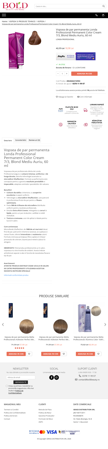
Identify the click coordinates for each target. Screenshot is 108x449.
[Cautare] (103, 6)
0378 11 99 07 (89, 376)
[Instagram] (56, 377)
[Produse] (4, 16)
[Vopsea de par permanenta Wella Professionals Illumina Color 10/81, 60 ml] (89, 318)
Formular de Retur (46, 419)
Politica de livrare (10, 416)
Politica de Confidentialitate (15, 391)
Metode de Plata (45, 409)
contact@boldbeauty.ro (89, 379)
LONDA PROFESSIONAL (65, 39)
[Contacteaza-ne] (97, 15)
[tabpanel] (27, 52)
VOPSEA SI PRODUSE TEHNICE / (23, 21)
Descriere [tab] (8, 140)
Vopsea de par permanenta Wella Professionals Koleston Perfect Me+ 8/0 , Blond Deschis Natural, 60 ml (19, 338)
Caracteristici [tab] (20, 140)
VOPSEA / (41, 21)
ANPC (41, 422)
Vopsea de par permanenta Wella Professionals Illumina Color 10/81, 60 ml (88, 338)
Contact (7, 419)
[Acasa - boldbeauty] (15, 6)
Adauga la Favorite (65, 96)
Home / (5, 21)
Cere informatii (85, 96)
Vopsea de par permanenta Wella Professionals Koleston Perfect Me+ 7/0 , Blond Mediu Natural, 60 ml (53, 338)
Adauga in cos (84, 73)
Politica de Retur (45, 413)
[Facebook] (51, 377)
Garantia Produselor (46, 416)
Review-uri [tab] (34, 140)
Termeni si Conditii (11, 409)
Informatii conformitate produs (16, 275)
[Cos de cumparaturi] (103, 15)
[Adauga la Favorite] (29, 354)
